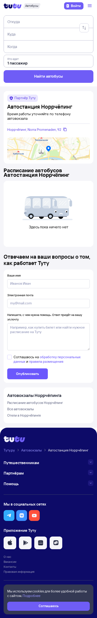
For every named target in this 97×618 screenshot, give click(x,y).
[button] (9, 515)
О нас (7, 556)
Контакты (10, 566)
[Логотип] (13, 6)
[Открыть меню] (90, 6)
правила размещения (46, 361)
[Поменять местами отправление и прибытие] (84, 27)
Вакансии (10, 561)
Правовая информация (19, 571)
